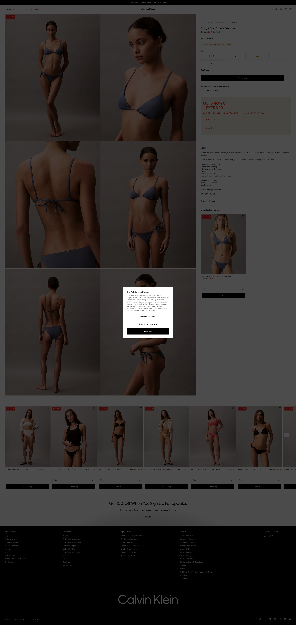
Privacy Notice (149, 310)
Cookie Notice (135, 310)
